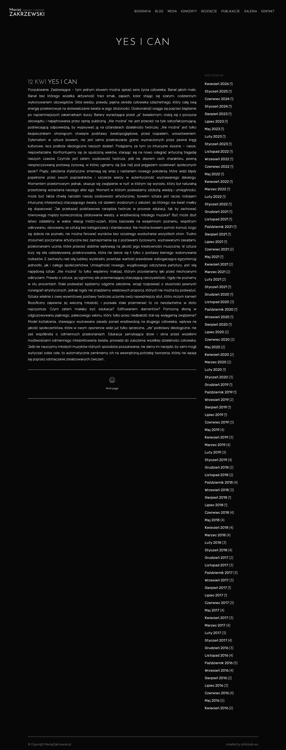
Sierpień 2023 (216, 114)
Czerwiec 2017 (217, 603)
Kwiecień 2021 (216, 264)
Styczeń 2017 (216, 640)
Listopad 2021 (216, 219)
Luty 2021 (213, 279)
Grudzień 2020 (217, 294)
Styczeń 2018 (216, 550)
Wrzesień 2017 (217, 580)
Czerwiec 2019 (217, 422)
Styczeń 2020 (216, 377)
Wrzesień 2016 (217, 670)
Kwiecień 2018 (216, 527)
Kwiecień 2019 (216, 437)
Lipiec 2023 (214, 121)
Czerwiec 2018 (217, 512)
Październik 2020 (219, 309)
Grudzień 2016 (216, 648)
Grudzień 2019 (216, 385)
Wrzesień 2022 (217, 159)
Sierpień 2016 (216, 678)
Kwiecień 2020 (217, 354)
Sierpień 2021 (216, 234)
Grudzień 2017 (216, 558)
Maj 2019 (212, 430)
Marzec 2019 (215, 445)
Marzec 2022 (215, 189)
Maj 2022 (212, 174)
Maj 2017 (212, 610)
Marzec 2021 (215, 272)
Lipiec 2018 (214, 505)
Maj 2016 (212, 700)
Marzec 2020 (215, 362)
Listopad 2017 (216, 565)
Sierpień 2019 (216, 407)
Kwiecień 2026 (217, 84)
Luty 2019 (213, 452)
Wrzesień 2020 (217, 317)
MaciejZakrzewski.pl (58, 744)
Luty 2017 (213, 633)
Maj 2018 (212, 520)
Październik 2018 (219, 482)
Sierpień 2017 (216, 588)
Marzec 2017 (215, 625)
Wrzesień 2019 (217, 400)
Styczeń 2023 (216, 144)
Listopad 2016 (216, 655)
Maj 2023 (212, 129)
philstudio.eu (249, 744)
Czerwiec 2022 (217, 166)
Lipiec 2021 (214, 242)
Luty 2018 (213, 542)
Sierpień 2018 (216, 497)
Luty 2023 (213, 136)
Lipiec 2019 (214, 415)
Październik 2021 (219, 227)
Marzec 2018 (215, 535)
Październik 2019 (219, 392)
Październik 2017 (219, 573)
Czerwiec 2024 (217, 99)
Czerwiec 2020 (217, 339)
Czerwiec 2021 (217, 249)
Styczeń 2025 (216, 91)
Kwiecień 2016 (216, 708)
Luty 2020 (213, 369)
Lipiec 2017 (214, 595)
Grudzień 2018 (217, 467)
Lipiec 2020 (214, 332)
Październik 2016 (219, 663)
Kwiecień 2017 (216, 618)
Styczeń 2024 (216, 106)
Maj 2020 (212, 347)
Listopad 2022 (217, 151)
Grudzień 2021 (216, 212)
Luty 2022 (213, 196)
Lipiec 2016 (214, 685)
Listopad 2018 (216, 475)
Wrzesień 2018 (217, 490)
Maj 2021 (212, 257)
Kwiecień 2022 (217, 181)
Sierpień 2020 (216, 324)
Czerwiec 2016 (217, 693)
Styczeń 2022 (216, 204)
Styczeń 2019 (216, 460)
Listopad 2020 (217, 302)
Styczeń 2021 (216, 287)
